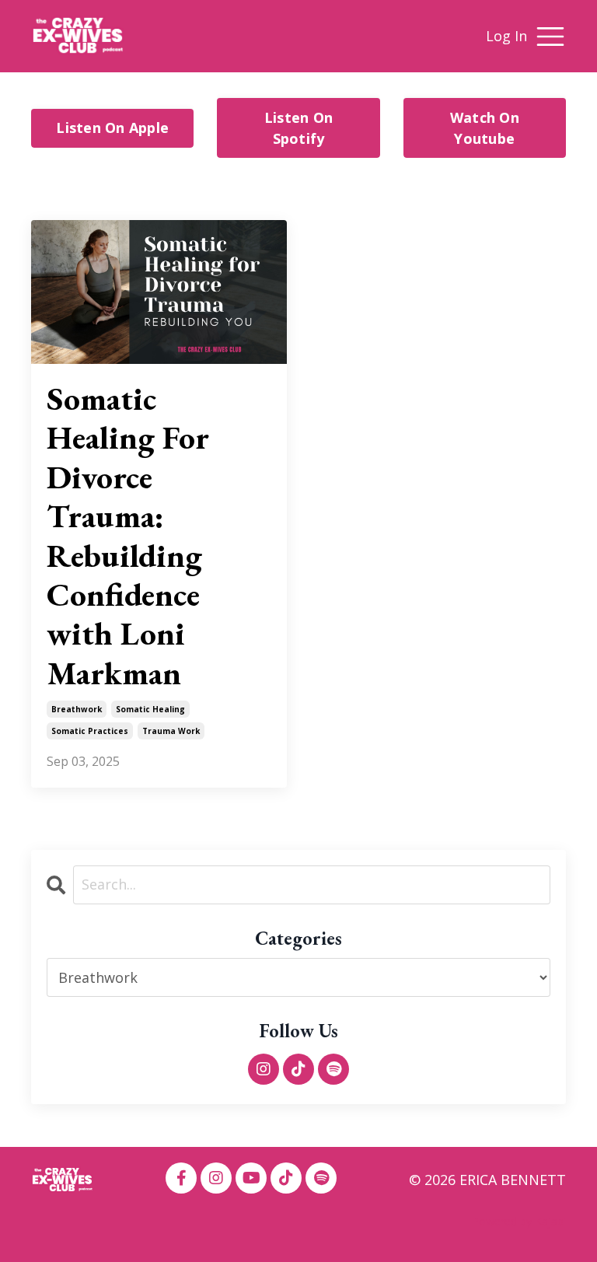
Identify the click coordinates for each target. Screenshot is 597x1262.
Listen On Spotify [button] (298, 128)
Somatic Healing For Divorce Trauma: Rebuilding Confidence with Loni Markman (128, 536)
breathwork (76, 709)
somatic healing (150, 709)
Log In (506, 35)
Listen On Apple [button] (112, 127)
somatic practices (89, 730)
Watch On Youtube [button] (484, 128)
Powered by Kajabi (519, 1221)
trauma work (171, 730)
